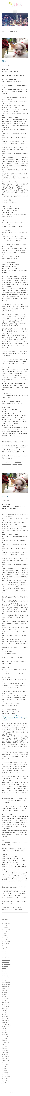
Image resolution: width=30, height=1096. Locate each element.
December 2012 (6, 1056)
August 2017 (5, 966)
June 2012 (4, 1068)
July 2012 (4, 1066)
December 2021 (6, 923)
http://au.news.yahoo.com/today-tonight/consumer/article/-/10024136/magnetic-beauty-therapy (15, 718)
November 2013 (6, 1040)
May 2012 (4, 1070)
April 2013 (4, 1048)
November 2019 (6, 929)
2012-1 (4, 61)
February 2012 (5, 1075)
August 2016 (5, 990)
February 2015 (5, 1018)
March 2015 (5, 1016)
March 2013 (5, 1050)
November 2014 (6, 1022)
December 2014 (6, 1020)
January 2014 (5, 1038)
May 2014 (4, 1032)
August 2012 (5, 1064)
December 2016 (6, 982)
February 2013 (5, 1052)
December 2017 (6, 958)
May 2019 (4, 933)
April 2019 (4, 936)
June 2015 (4, 1012)
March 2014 (5, 1034)
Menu (15, 11)
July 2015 (4, 1010)
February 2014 (5, 1036)
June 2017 (4, 970)
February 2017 (5, 978)
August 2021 (5, 925)
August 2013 (5, 1044)
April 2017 (4, 974)
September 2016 (6, 988)
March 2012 (5, 1073)
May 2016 (4, 994)
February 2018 (5, 956)
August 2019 (5, 931)
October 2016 (5, 986)
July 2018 (4, 950)
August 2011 (5, 1081)
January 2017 (5, 980)
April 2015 (4, 1014)
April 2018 (4, 954)
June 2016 (4, 992)
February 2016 (5, 998)
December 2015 (6, 1002)
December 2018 (6, 942)
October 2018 (5, 944)
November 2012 (6, 1058)
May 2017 (4, 972)
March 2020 (5, 927)
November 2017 (6, 960)
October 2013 (5, 1042)
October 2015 (5, 1006)
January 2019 (5, 940)
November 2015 (6, 1004)
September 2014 (6, 1026)
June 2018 (4, 952)
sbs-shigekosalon (17, 464)
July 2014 (4, 1028)
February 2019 (5, 938)
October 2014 (5, 1024)
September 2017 (6, 964)
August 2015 (5, 1008)
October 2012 (5, 1060)
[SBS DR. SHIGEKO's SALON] (15, 5)
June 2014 (4, 1030)
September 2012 (6, 1062)
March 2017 (5, 976)
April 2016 (4, 996)
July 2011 (4, 1083)
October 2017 (5, 962)
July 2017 (4, 968)
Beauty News (18, 462)
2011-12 (5, 496)
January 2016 (5, 1000)
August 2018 (5, 948)
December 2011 (6, 1077)
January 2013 (5, 1054)
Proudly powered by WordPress (9, 1093)
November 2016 (6, 984)
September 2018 (6, 946)
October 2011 (5, 1079)
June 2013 (4, 1046)
